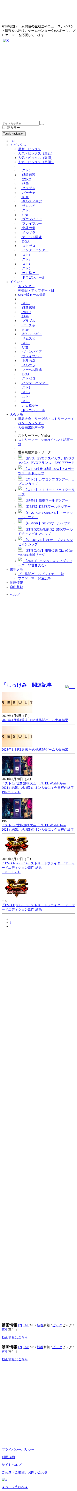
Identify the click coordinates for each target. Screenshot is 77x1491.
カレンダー (26, 286)
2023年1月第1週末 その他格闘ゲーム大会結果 (35, 720)
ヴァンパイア (31, 219)
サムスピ (28, 205)
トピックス (18, 145)
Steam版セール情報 (32, 295)
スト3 (25, 210)
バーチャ (28, 192)
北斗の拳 (28, 228)
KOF (25, 197)
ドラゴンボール (33, 277)
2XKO (26, 179)
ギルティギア (31, 201)
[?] (20, 1325)
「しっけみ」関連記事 (27, 685)
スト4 (25, 264)
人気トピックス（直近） (36, 153)
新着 (40, 1325)
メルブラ (28, 232)
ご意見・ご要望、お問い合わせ (25, 1472)
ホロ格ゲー (30, 273)
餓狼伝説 (28, 175)
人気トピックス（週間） (36, 157)
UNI (24, 215)
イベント (16, 282)
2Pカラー (13, 127)
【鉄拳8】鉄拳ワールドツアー (45, 500)
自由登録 (16, 587)
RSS (72, 687)
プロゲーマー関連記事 (34, 578)
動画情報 (16, 582)
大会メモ (16, 414)
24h (26, 1325)
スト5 (25, 268)
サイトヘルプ (11, 1464)
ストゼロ (28, 245)
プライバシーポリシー (18, 1449)
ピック (57, 1325)
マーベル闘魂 (31, 237)
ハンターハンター (34, 250)
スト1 (25, 255)
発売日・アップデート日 (36, 290)
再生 (5, 1330)
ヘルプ (15, 594)
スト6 (25, 170)
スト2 (25, 259)
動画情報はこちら (15, 1337)
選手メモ (16, 569)
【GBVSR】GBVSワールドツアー (48, 523)
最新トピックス (29, 149)
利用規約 (8, 1457)
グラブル (28, 188)
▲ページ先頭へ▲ (15, 1487)
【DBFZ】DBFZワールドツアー (47, 506)
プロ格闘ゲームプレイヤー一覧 (41, 574)
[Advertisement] (38, 82)
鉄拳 (25, 183)
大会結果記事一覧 (31, 427)
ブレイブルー (31, 223)
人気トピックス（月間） (36, 162)
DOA (25, 241)
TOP (13, 141)
